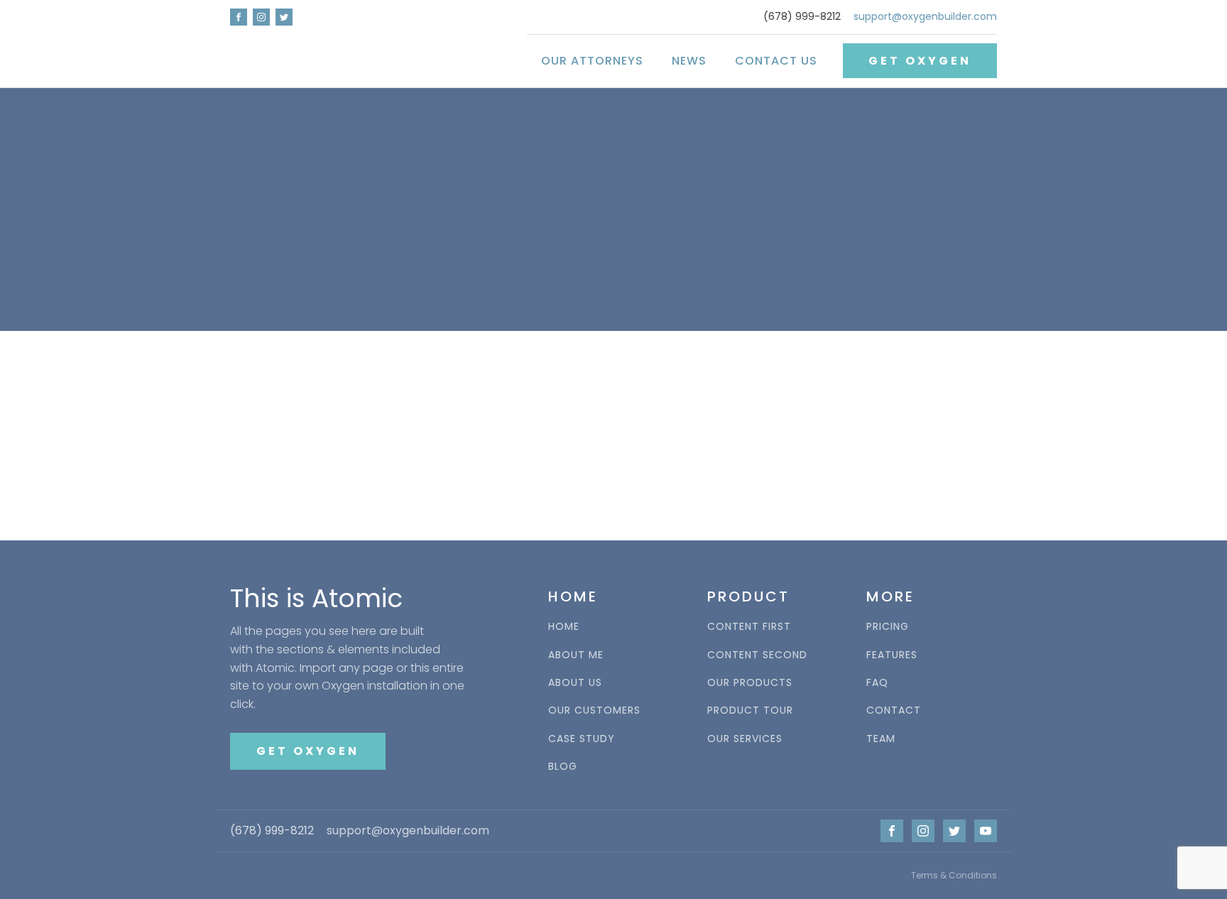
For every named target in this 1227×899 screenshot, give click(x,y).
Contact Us (776, 61)
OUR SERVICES (744, 739)
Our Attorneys (592, 61)
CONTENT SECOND (757, 655)
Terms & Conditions (954, 875)
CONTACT (893, 710)
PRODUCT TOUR (750, 710)
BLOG (562, 766)
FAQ (877, 682)
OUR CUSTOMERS (594, 710)
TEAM (880, 739)
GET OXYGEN (919, 61)
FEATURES (891, 655)
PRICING (887, 626)
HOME (563, 626)
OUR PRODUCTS (749, 682)
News (689, 61)
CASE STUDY (581, 739)
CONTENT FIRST (749, 626)
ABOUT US (575, 682)
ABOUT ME (576, 655)
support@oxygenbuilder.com (925, 16)
